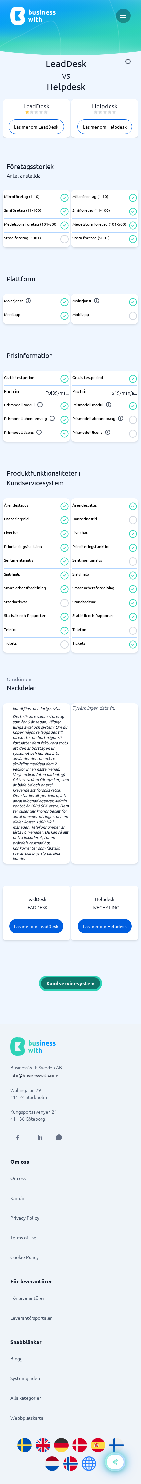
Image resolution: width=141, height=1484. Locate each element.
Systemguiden (25, 1378)
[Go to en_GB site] (43, 1445)
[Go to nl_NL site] (52, 1463)
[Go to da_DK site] (79, 1445)
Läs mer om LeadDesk (36, 127)
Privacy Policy (24, 1218)
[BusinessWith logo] (33, 16)
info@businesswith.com (34, 1075)
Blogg (16, 1358)
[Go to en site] (89, 1463)
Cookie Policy (24, 1257)
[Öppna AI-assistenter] (115, 1462)
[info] (128, 61)
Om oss (18, 1178)
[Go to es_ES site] (98, 1445)
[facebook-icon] (17, 1137)
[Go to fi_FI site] (116, 1445)
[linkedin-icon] (40, 1137)
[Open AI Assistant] (59, 1137)
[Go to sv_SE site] (24, 1445)
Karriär (17, 1198)
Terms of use (23, 1237)
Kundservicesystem (70, 983)
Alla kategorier (25, 1398)
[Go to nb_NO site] (70, 1463)
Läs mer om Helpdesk (105, 127)
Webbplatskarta (26, 1418)
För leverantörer (27, 1298)
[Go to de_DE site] (61, 1445)
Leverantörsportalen (31, 1318)
